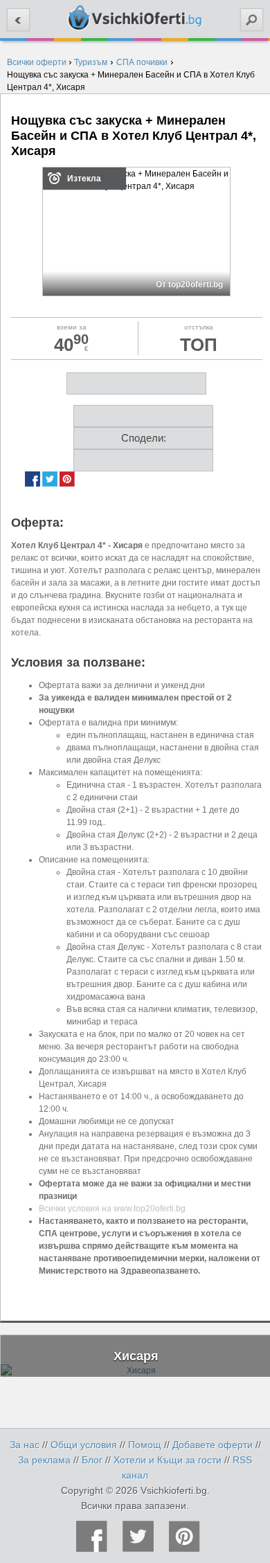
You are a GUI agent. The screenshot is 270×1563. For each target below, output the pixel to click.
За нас (24, 1444)
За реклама (44, 1459)
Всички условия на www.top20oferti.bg (112, 1208)
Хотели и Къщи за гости (168, 1459)
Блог (92, 1459)
